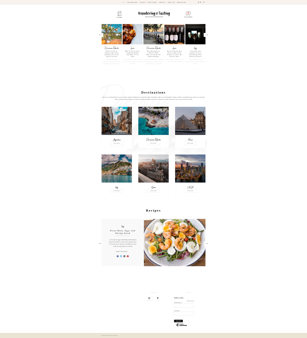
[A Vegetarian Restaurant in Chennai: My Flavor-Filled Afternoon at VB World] (195, 34)
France (122, 226)
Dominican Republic (132, 48)
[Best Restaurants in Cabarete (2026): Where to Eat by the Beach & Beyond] (132, 34)
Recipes (130, 235)
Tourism (137, 63)
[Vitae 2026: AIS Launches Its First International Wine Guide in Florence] (174, 34)
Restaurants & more (114, 61)
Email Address (178, 302)
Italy (118, 59)
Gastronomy (127, 61)
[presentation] (100, 35)
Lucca (111, 48)
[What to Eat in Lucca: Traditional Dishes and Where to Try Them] (112, 34)
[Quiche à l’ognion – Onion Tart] (174, 243)
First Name (177, 310)
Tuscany (112, 63)
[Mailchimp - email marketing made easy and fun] (181, 326)
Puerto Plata (137, 61)
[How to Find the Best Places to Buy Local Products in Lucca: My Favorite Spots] (153, 34)
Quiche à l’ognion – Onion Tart (122, 231)
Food (104, 59)
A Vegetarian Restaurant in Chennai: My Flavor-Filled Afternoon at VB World (195, 54)
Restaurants (129, 63)
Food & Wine (111, 59)
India (195, 48)
